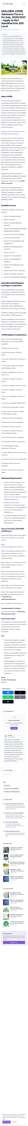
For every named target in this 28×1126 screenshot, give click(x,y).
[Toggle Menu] (24, 3)
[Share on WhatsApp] (8, 697)
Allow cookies (6, 1122)
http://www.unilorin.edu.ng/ (12, 497)
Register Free (14, 942)
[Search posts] (23, 774)
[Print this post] (8, 701)
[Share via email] (20, 697)
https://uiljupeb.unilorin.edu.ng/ (13, 547)
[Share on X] (20, 692)
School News (7, 785)
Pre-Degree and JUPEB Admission (12, 791)
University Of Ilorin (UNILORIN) (11, 788)
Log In (14, 728)
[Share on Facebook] (8, 692)
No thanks (14, 1122)
